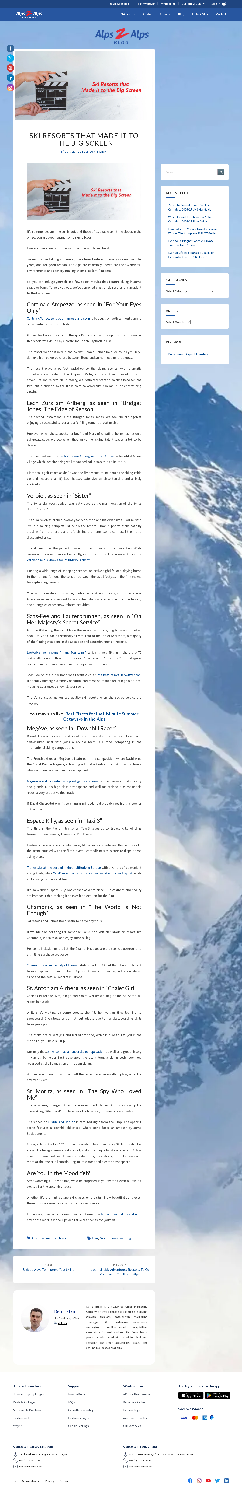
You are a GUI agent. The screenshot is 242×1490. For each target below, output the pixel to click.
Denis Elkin (98, 151)
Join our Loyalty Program (29, 1394)
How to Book (76, 1394)
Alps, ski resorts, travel (49, 1238)
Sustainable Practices (27, 1410)
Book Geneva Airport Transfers (188, 354)
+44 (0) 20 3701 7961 (30, 1460)
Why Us (17, 1426)
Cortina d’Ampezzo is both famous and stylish (59, 318)
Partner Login (132, 1410)
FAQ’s (71, 1402)
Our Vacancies (132, 1426)
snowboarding (121, 1238)
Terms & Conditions (26, 1481)
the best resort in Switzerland (119, 675)
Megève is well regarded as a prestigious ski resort (63, 781)
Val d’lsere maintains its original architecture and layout (93, 873)
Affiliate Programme (136, 1394)
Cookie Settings (78, 1426)
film (95, 1238)
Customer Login (78, 1418)
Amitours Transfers (135, 1418)
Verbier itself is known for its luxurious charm (59, 560)
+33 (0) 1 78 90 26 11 (140, 1460)
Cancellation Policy (80, 1410)
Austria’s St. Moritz (61, 1122)
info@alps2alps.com (30, 1466)
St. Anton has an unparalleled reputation (75, 1051)
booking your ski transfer (119, 1214)
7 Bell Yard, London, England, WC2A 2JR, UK (43, 1454)
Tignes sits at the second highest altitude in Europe (64, 867)
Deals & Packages (24, 1402)
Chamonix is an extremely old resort (52, 965)
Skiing (104, 1238)
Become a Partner (135, 1402)
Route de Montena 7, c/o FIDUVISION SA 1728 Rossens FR (161, 1454)
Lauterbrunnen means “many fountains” (56, 652)
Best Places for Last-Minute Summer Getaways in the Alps (101, 716)
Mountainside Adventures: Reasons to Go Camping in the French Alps (119, 1269)
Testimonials (21, 1418)
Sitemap (65, 1481)
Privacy (49, 1481)
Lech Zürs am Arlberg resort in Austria (87, 456)
